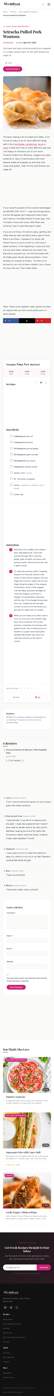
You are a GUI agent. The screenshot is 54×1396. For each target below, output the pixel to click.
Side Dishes (7, 1333)
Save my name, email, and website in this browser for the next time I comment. (27, 979)
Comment (11, 913)
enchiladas (19, 144)
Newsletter (7, 1373)
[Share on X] (27, 320)
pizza (5, 147)
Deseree (9, 43)
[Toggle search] (42, 4)
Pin (39, 697)
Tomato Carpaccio (15, 1096)
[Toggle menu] (49, 4)
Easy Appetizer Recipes (28, 12)
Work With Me (8, 1357)
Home (5, 12)
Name (10, 936)
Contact (6, 1362)
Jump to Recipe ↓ (13, 69)
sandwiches (31, 144)
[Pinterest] (11, 1307)
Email (9, 949)
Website (10, 962)
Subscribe (44, 1267)
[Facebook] (5, 1307)
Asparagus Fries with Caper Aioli (23, 1152)
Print (10, 63)
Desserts (6, 1328)
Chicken (6, 1342)
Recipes (13, 12)
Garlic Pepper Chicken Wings (21, 1212)
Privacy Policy (8, 1377)
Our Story (6, 1353)
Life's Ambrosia (14, 1388)
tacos (40, 144)
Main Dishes (8, 1319)
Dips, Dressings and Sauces (14, 1337)
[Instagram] (17, 1307)
